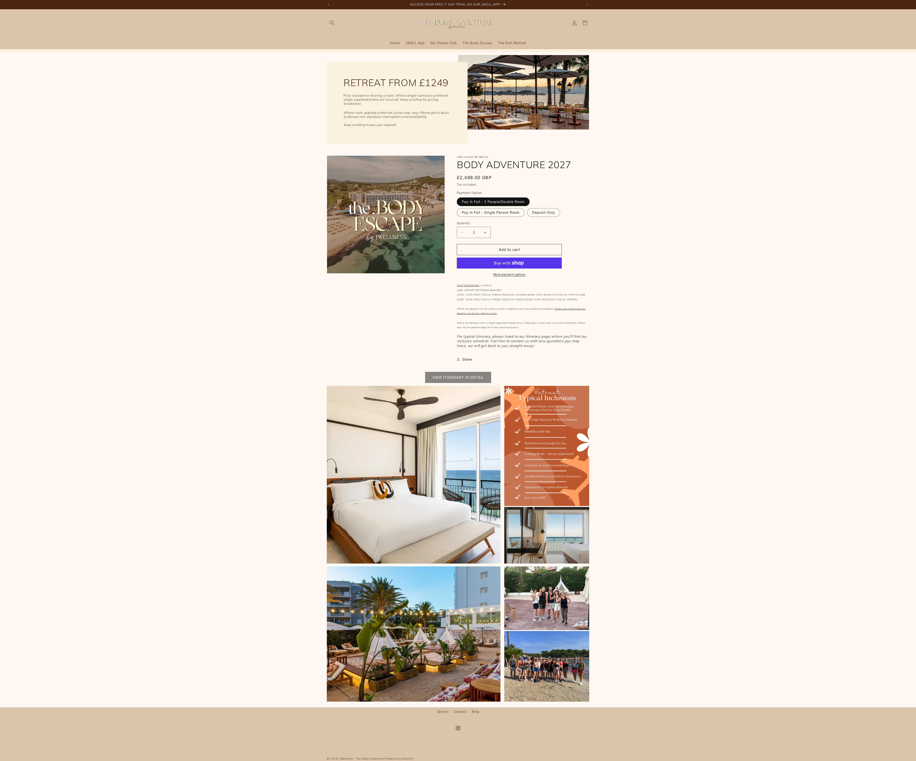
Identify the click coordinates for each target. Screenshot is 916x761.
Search (443, 711)
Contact (460, 711)
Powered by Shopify (399, 758)
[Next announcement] (587, 4)
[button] (332, 23)
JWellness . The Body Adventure (361, 758)
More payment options (509, 274)
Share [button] (467, 359)
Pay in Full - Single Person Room (491, 212)
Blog (475, 711)
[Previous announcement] (328, 4)
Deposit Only (543, 212)
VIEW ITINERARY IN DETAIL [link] (458, 377)
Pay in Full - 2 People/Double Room (493, 202)
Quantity (463, 223)
